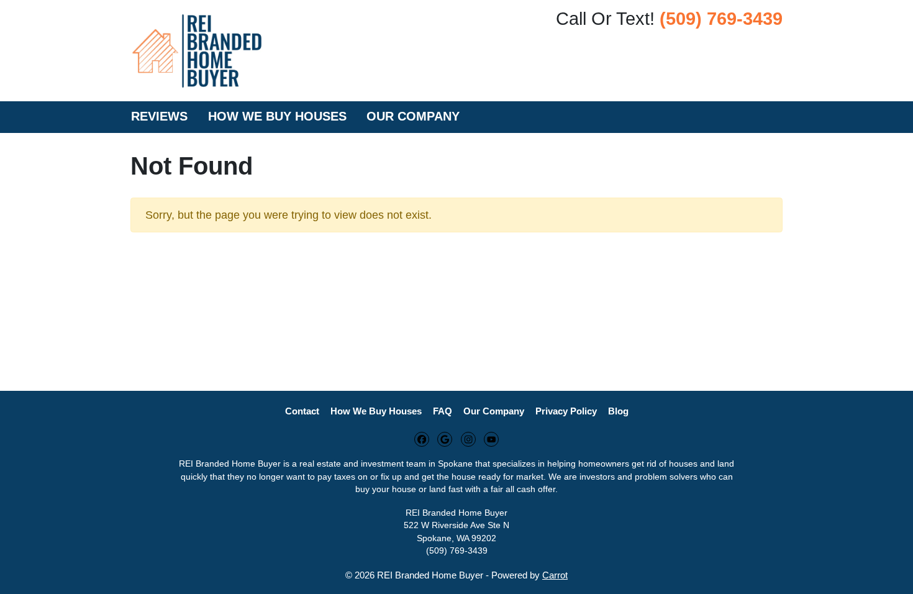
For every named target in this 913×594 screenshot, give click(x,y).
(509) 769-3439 (721, 19)
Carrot (555, 575)
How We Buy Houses (277, 116)
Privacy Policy (566, 411)
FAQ (442, 411)
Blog (618, 411)
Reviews (159, 116)
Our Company (413, 116)
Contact (302, 411)
